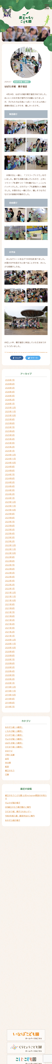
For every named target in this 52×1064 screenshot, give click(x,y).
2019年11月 (10, 691)
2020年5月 (10, 667)
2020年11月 (10, 643)
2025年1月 (10, 451)
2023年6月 (10, 525)
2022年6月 (10, 569)
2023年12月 (10, 502)
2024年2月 (10, 494)
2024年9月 (10, 466)
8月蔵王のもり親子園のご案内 (18, 807)
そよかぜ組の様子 (12, 802)
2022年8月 (10, 561)
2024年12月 (10, 454)
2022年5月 (10, 573)
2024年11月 (10, 458)
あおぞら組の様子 (12, 820)
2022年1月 (10, 588)
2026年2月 (10, 399)
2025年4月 (10, 439)
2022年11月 (10, 549)
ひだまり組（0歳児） (14, 747)
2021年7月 (10, 612)
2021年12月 (10, 592)
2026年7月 (10, 380)
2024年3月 (10, 490)
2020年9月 (10, 651)
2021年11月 (10, 596)
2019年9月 (10, 698)
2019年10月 (10, 695)
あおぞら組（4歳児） (14, 727)
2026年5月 (10, 388)
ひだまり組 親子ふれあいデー (18, 811)
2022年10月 (10, 553)
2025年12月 (10, 407)
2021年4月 (10, 624)
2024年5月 (10, 482)
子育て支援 (10, 754)
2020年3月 (10, 675)
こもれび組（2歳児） (14, 731)
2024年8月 (10, 470)
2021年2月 (10, 632)
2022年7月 (10, 565)
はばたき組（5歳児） (22, 82)
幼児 (7, 758)
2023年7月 (10, 521)
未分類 (8, 762)
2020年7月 (10, 659)
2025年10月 (10, 415)
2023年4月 (10, 533)
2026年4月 (10, 392)
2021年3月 (10, 628)
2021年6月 (10, 616)
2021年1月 (10, 636)
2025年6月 (10, 431)
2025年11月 (10, 411)
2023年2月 (10, 541)
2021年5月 (10, 620)
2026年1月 (10, 403)
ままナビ (9, 751)
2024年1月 (10, 498)
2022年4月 (10, 576)
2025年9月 (10, 419)
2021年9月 (10, 604)
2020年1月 (10, 683)
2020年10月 (10, 647)
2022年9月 (10, 557)
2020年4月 (10, 671)
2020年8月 (10, 655)
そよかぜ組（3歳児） (14, 739)
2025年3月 (10, 443)
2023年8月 (10, 517)
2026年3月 (10, 395)
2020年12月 (10, 639)
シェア (18, 357)
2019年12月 (10, 687)
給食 (7, 766)
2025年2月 (10, 447)
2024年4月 (10, 486)
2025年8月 (10, 423)
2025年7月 (10, 427)
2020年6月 (10, 663)
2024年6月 (10, 478)
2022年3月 (10, 580)
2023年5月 (10, 529)
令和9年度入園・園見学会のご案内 (20, 816)
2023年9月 (10, 514)
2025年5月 (10, 435)
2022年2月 (10, 584)
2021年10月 (10, 600)
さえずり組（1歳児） (14, 735)
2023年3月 (10, 537)
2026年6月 (10, 384)
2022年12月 (10, 545)
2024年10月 (10, 462)
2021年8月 (10, 608)
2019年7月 (10, 706)
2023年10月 (10, 510)
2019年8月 (10, 702)
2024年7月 (10, 474)
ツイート (34, 357)
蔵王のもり (10, 770)
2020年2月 (10, 679)
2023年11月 (10, 506)
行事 (7, 774)
